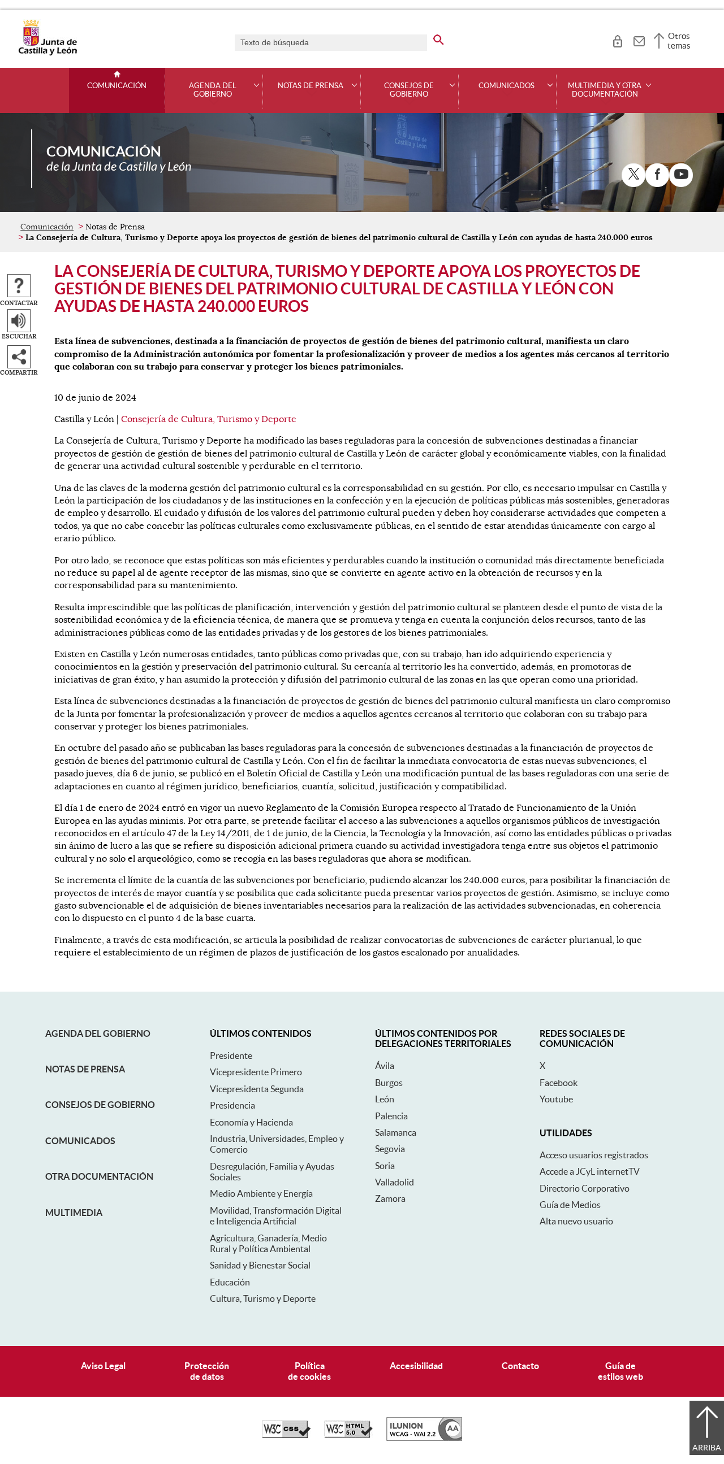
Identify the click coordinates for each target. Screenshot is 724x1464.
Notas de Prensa (85, 1069)
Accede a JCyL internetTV (590, 1171)
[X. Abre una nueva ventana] (633, 175)
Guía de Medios (570, 1205)
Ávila (384, 1066)
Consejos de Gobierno (100, 1105)
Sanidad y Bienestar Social (260, 1265)
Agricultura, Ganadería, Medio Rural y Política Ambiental (268, 1243)
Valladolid (394, 1182)
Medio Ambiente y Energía (261, 1193)
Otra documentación (99, 1176)
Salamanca (395, 1132)
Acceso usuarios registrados (594, 1155)
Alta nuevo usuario (576, 1221)
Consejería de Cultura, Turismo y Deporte (208, 419)
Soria (385, 1166)
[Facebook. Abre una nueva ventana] (657, 175)
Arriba (706, 1447)
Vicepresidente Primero (256, 1072)
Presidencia (232, 1105)
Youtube (556, 1099)
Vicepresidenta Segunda (257, 1089)
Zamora (390, 1198)
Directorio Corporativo (585, 1188)
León (384, 1099)
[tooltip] (617, 39)
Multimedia (73, 1212)
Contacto (520, 1366)
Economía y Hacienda (251, 1122)
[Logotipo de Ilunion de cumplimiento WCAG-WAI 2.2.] (424, 1438)
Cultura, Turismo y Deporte (263, 1298)
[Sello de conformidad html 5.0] (348, 1435)
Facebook (559, 1083)
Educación (230, 1282)
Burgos (389, 1083)
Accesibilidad (416, 1366)
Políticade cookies (309, 1371)
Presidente (231, 1055)
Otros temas (679, 40)
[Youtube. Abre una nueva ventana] (681, 175)
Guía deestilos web (620, 1371)
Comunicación (116, 86)
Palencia (391, 1116)
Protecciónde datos (206, 1371)
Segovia (390, 1149)
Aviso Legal (103, 1366)
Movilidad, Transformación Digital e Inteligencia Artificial (276, 1215)
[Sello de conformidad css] (286, 1435)
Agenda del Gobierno (97, 1033)
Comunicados (80, 1141)
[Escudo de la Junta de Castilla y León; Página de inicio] (47, 53)
